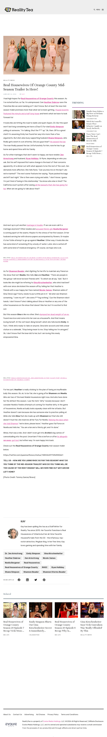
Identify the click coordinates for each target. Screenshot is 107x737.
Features (90, 143)
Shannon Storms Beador (54, 572)
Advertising (29, 715)
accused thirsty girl (44, 229)
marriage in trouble (35, 225)
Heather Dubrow (12, 558)
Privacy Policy (53, 715)
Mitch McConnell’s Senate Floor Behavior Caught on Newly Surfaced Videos (94, 124)
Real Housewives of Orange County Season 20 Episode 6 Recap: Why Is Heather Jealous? (65, 626)
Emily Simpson (33, 553)
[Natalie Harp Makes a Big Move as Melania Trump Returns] (78, 114)
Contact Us (17, 715)
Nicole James (49, 558)
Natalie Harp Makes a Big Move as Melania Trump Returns (95, 113)
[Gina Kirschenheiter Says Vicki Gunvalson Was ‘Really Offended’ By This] (92, 610)
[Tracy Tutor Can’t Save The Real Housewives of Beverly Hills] (78, 137)
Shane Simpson (12, 572)
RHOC (44, 567)
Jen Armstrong (32, 558)
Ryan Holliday (58, 567)
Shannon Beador (31, 572)
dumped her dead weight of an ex (54, 314)
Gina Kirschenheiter (53, 553)
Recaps (89, 156)
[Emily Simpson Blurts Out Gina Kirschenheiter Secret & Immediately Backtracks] (40, 610)
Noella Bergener (12, 563)
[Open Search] (94, 9)
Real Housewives (32, 563)
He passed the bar (57, 142)
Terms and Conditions (69, 715)
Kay (23, 94)
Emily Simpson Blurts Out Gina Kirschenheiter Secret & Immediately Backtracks (40, 626)
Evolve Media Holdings (52, 721)
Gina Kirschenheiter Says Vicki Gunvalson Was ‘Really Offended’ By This (91, 626)
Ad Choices (40, 715)
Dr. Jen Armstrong (13, 553)
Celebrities (91, 119)
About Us (7, 715)
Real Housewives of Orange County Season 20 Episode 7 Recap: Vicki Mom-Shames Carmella (94, 149)
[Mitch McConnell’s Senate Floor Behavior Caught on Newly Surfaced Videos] (78, 124)
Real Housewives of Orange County (21, 567)
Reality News (9, 80)
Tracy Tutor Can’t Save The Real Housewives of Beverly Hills (93, 137)
